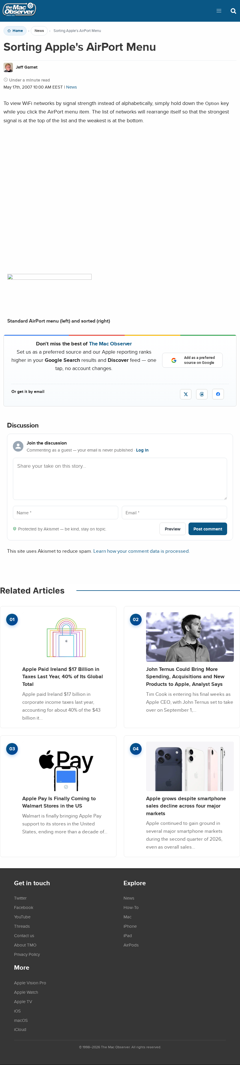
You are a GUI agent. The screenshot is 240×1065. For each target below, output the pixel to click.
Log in (142, 450)
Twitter (20, 898)
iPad (128, 935)
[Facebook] (218, 394)
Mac (127, 916)
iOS (17, 1011)
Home (18, 30)
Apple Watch (26, 992)
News (39, 30)
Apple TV (23, 1001)
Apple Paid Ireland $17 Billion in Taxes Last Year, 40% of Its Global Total (62, 676)
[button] (219, 11)
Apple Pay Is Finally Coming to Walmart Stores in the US (59, 802)
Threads (22, 926)
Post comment (207, 528)
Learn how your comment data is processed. (141, 550)
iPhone (130, 926)
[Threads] (202, 394)
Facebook (23, 907)
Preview (173, 528)
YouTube (22, 916)
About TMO (25, 945)
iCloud (20, 1029)
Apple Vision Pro (30, 982)
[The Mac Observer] (19, 11)
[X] (185, 394)
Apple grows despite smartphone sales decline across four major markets (186, 805)
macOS (21, 1020)
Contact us (24, 935)
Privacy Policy (27, 954)
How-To (131, 907)
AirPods (131, 945)
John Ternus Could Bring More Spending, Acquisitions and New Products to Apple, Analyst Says (185, 676)
